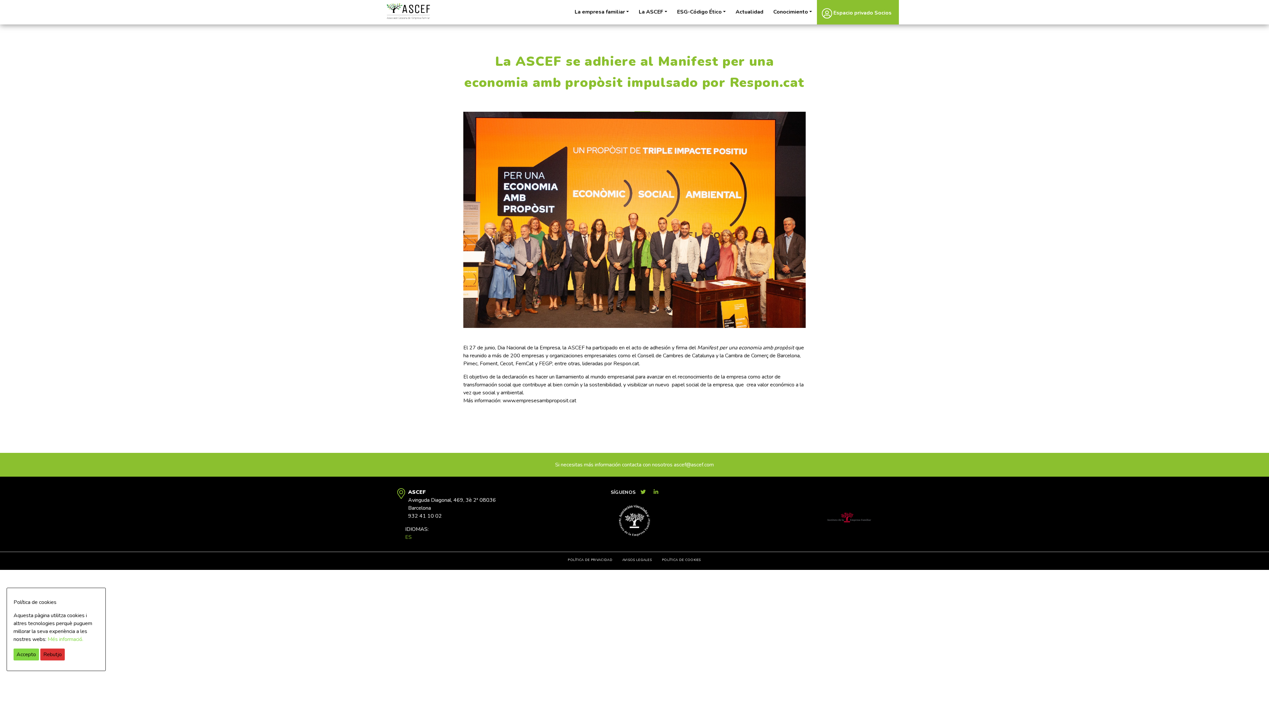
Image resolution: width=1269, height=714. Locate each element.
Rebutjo (52, 654)
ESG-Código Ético (699, 12)
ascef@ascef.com (694, 464)
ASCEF (408, 11)
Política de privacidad (590, 560)
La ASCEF (651, 12)
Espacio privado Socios (862, 13)
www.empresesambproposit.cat (539, 400)
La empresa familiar (600, 12)
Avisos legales (637, 560)
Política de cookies (681, 560)
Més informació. (65, 639)
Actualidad (749, 12)
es (408, 537)
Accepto (26, 654)
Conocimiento (790, 12)
